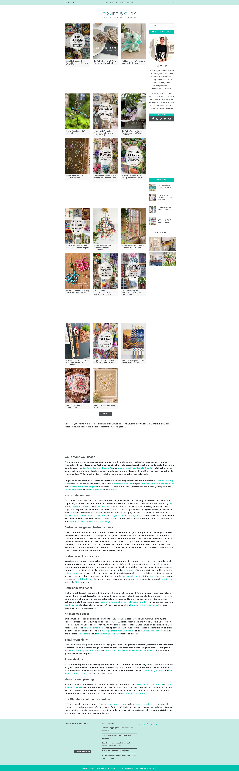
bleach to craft (166, 579)
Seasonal (130, 2)
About (112, 2)
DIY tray (78, 582)
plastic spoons (128, 570)
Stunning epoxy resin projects (83, 486)
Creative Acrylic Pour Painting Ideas (157, 483)
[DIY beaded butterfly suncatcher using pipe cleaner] (94, 731)
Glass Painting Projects (152, 670)
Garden (122, 2)
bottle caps (103, 570)
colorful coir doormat (136, 693)
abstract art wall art (123, 483)
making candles (109, 631)
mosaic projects (94, 489)
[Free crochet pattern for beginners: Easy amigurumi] (82, 738)
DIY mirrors (112, 489)
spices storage (84, 634)
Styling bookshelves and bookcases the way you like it (130, 650)
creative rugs (104, 521)
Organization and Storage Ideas (127, 515)
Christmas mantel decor (114, 704)
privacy (152, 768)
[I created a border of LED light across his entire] (82, 745)
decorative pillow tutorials (81, 521)
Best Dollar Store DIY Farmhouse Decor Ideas (86, 515)
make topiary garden (137, 602)
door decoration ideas (141, 704)
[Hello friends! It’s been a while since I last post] (94, 745)
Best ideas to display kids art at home (82, 650)
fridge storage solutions (107, 634)
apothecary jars (72, 605)
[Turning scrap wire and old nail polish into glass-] (82, 731)
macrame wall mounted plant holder (135, 468)
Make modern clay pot (133, 576)
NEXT (105, 414)
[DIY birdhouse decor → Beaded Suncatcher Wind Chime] (70, 738)
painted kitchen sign (93, 628)
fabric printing (85, 579)
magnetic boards (126, 631)
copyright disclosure (135, 768)
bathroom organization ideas (144, 605)
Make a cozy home (73, 489)
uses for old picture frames (113, 602)
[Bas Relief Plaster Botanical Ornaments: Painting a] (94, 738)
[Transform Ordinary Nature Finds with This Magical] (70, 731)
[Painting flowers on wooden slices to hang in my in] (70, 745)
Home (106, 2)
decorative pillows (157, 576)
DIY (117, 2)
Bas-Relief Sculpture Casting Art (98, 468)
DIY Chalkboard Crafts (149, 631)
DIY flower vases (104, 506)
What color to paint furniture (149, 684)
